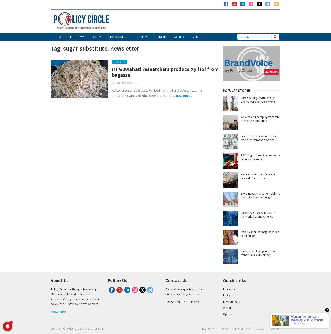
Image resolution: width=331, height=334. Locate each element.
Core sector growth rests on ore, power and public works (258, 99)
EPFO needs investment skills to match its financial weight (260, 195)
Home (58, 37)
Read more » (184, 95)
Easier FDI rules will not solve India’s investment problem (259, 138)
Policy (96, 37)
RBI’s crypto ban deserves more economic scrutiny (260, 157)
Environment (118, 37)
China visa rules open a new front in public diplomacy (258, 253)
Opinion (160, 37)
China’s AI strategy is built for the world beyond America (258, 214)
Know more (58, 312)
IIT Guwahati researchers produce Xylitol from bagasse (165, 72)
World (179, 37)
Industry (119, 62)
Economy (77, 37)
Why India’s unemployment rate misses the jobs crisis (260, 119)
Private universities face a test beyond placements (259, 176)
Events (196, 37)
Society (141, 37)
